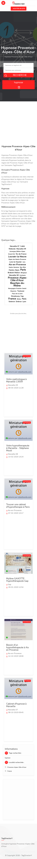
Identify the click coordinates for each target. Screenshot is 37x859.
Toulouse (20, 291)
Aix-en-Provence (17, 264)
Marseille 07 (14, 246)
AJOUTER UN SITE (19, 9)
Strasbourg (15, 296)
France (12, 298)
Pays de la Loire (17, 294)
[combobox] (18, 65)
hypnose (7, 758)
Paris (23, 269)
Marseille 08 (14, 275)
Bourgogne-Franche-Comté (17, 288)
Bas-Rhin (23, 267)
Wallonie (12, 249)
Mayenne (13, 291)
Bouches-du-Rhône (17, 284)
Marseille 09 (21, 249)
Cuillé (22, 246)
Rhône (19, 299)
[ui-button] (18, 87)
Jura (24, 262)
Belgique (24, 273)
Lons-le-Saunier (15, 262)
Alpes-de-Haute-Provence (17, 259)
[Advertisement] (18, 123)
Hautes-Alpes (14, 270)
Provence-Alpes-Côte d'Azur (17, 279)
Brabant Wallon (14, 273)
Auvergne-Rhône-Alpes (17, 251)
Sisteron (12, 301)
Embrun (19, 301)
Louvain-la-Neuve (17, 256)
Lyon (24, 301)
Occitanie (22, 275)
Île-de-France (21, 254)
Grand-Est (11, 254)
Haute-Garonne (14, 267)
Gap (22, 296)
